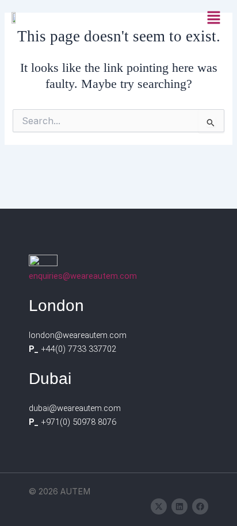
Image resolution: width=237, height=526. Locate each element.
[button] (213, 17)
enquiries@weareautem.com (83, 276)
